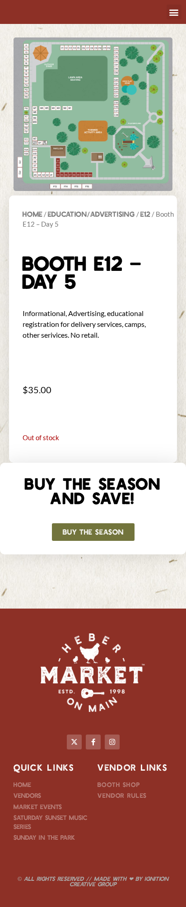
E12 (145, 214)
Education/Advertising (91, 214)
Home (32, 214)
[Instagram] (112, 742)
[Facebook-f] (93, 742)
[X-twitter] (74, 742)
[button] (174, 12)
